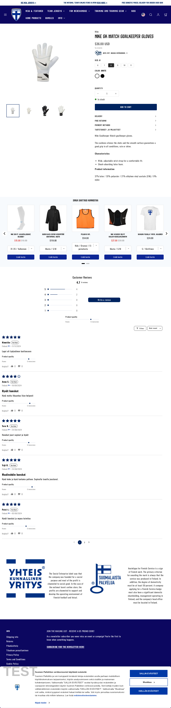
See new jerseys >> (28, 2)
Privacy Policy (12, 654)
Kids (133, 11)
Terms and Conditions (15, 659)
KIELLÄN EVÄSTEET (149, 691)
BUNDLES (49, 18)
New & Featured (34, 11)
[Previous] (4, 233)
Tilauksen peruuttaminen (17, 650)
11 (131, 65)
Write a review (104, 299)
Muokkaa (147, 682)
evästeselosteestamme (85, 695)
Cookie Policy (12, 663)
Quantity (99, 88)
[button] (5, 14)
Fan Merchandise (78, 11)
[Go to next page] (90, 542)
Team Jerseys (54, 11)
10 (124, 65)
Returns (9, 641)
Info (60, 18)
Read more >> (102, 2)
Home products (33, 18)
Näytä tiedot (40, 703)
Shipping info (12, 636)
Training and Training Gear (109, 11)
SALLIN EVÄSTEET (148, 673)
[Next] (166, 233)
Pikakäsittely (12, 645)
